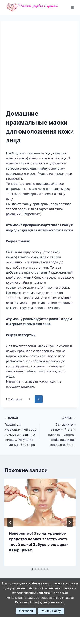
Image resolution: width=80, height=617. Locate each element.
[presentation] (40, 502)
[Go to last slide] (10, 522)
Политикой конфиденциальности (39, 602)
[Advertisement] (40, 67)
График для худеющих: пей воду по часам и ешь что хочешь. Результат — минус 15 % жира (20, 431)
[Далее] (70, 522)
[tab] (32, 569)
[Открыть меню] (72, 7)
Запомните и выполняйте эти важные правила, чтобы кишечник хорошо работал (62, 431)
